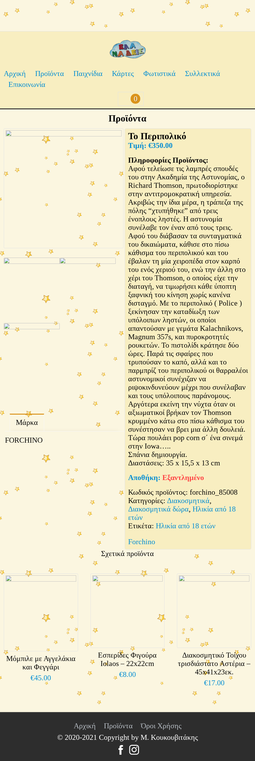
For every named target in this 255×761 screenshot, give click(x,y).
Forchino (141, 542)
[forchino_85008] (63, 188)
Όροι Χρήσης (161, 726)
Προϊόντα (49, 73)
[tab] (27, 422)
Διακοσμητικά (188, 501)
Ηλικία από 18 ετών (186, 526)
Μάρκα (27, 422)
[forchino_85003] (88, 289)
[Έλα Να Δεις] (127, 56)
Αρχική (15, 73)
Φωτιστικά (159, 73)
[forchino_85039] (32, 354)
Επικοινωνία (26, 84)
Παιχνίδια (88, 73)
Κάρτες (123, 73)
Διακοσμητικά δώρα (158, 509)
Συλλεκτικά (202, 73)
